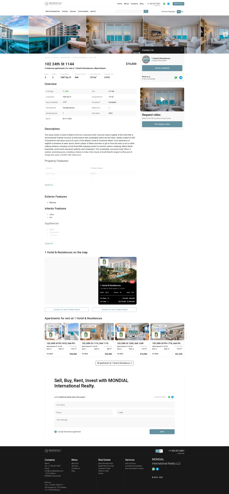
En (179, 11)
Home (119, 4)
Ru (182, 11)
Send (162, 432)
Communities (83, 11)
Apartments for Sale (106, 466)
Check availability (162, 68)
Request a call (178, 3)
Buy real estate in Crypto (134, 468)
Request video (163, 124)
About (126, 4)
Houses (73, 11)
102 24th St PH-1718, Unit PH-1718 (169, 343)
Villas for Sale (103, 471)
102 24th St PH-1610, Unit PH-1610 (63, 343)
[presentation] (4, 34)
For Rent (55, 57)
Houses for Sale (104, 468)
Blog (141, 4)
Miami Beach (65, 57)
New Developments (105, 463)
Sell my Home (130, 463)
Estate (100, 473)
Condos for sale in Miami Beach (67, 309)
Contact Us (76, 468)
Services (75, 466)
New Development (53, 11)
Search (93, 11)
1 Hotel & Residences (79, 57)
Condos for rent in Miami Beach (114, 309)
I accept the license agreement (69, 432)
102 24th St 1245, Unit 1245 (130, 343)
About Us (75, 463)
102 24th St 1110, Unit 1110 (95, 343)
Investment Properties (133, 466)
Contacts (134, 4)
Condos (65, 11)
